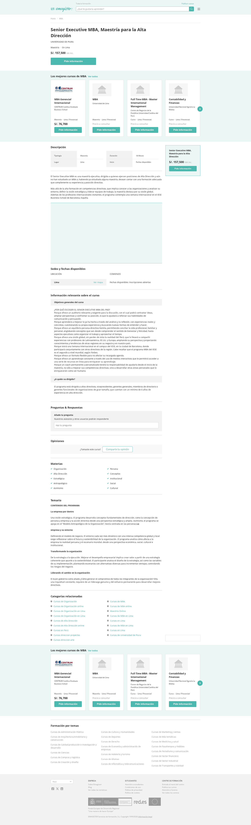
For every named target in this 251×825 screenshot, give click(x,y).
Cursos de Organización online (69, 606)
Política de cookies (132, 792)
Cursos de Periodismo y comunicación (170, 751)
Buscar (191, 9)
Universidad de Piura (62, 41)
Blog (90, 787)
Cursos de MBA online (121, 606)
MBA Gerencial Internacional (62, 101)
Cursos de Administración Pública (67, 732)
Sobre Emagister (95, 784)
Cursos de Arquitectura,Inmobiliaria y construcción (69, 738)
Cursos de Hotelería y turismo (115, 754)
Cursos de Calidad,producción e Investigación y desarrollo (74, 746)
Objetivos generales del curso (69, 302)
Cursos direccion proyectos (67, 635)
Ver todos (93, 76)
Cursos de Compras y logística (65, 757)
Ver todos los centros (170, 792)
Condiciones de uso (133, 787)
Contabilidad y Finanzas (177, 101)
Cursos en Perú (61, 630)
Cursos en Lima (117, 620)
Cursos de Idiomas (110, 759)
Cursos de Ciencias (60, 752)
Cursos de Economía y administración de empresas (121, 748)
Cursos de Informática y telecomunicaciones (122, 764)
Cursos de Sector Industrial (165, 760)
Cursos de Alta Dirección (65, 620)
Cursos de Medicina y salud (165, 741)
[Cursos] (61, 9)
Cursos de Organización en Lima (69, 611)
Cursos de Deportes (110, 736)
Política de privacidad (133, 790)
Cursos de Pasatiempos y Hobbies (168, 746)
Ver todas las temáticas (97, 790)
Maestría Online (118, 611)
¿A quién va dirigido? (64, 379)
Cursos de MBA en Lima (121, 615)
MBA (61, 18)
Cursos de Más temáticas (164, 736)
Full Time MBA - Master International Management (144, 103)
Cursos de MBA (117, 601)
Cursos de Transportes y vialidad (168, 765)
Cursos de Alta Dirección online (69, 625)
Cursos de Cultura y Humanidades (118, 732)
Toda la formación (83, 3)
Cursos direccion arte (64, 640)
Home (53, 18)
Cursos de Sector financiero (165, 756)
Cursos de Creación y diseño (64, 762)
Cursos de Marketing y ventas (166, 732)
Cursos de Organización (65, 601)
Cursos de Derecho (110, 741)
